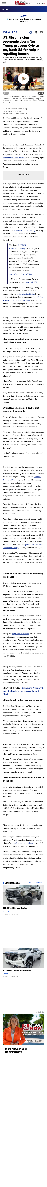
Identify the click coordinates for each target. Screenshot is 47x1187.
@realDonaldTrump (17, 248)
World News (10, 32)
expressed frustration (20, 633)
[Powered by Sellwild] (41, 1012)
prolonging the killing (26, 293)
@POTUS (21, 245)
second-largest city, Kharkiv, (23, 843)
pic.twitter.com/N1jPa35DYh (20, 273)
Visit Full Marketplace (36, 883)
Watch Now (40, 3)
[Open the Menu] (4, 3)
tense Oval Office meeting (24, 230)
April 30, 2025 (32, 282)
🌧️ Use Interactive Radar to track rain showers (23, 20)
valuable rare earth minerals (14, 157)
